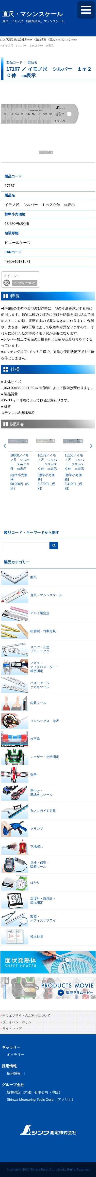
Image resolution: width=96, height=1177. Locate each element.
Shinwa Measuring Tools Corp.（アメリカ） (41, 1099)
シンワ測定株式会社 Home (16, 39)
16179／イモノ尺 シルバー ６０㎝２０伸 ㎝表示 (47, 472)
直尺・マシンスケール (63, 39)
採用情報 (14, 1073)
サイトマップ (12, 1028)
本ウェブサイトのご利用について (26, 1015)
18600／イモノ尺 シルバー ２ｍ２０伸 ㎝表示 (20, 472)
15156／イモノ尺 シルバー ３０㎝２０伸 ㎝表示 (74, 472)
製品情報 (40, 39)
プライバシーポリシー (18, 1022)
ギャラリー (15, 1055)
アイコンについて (24, 283)
